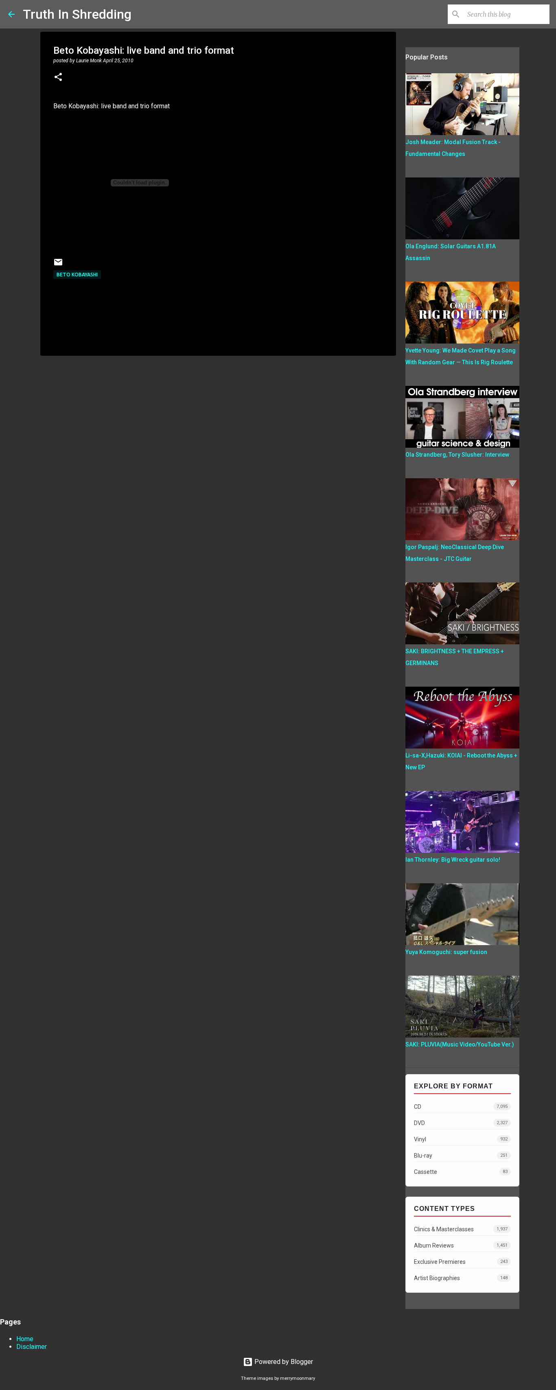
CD (461, 1106)
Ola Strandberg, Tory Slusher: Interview (457, 454)
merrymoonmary (297, 1378)
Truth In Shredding (77, 14)
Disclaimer (31, 1347)
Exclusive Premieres (461, 1262)
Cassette (461, 1172)
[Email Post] (58, 265)
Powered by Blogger (283, 1362)
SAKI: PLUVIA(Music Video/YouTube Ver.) (459, 1044)
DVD (461, 1123)
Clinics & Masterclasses (461, 1229)
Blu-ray (461, 1155)
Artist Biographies (461, 1278)
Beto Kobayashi (77, 274)
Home (24, 1339)
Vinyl (461, 1139)
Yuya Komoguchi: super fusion (446, 952)
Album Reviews (461, 1245)
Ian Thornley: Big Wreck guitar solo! (452, 859)
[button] (58, 77)
